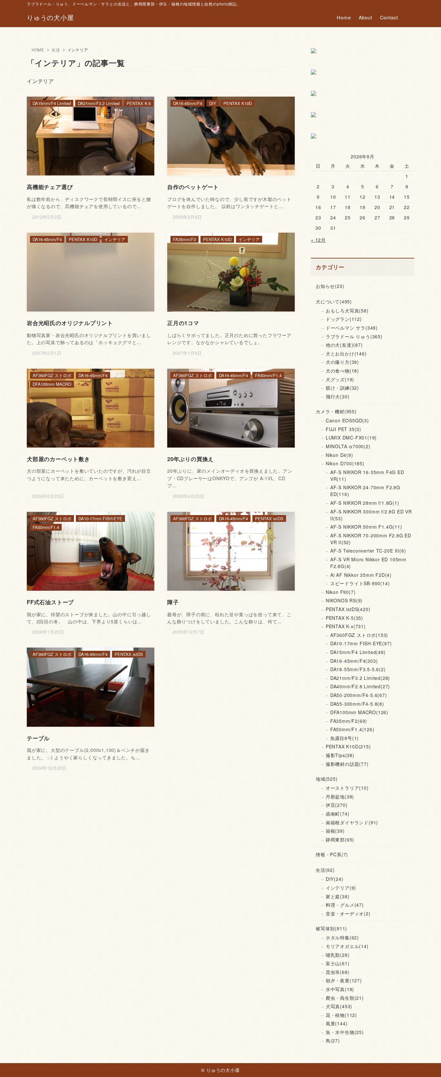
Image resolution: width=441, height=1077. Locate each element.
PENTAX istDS (348, 609)
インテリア (341, 887)
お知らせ (330, 286)
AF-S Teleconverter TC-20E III (368, 550)
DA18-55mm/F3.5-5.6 (358, 669)
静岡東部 (340, 839)
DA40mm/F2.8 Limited (360, 686)
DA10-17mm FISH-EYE (361, 643)
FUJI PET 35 (343, 429)
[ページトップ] (426, 1062)
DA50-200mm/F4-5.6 (358, 695)
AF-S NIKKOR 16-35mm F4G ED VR (367, 475)
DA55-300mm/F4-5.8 (357, 704)
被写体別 (331, 928)
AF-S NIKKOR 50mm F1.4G (366, 526)
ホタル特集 (342, 937)
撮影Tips (340, 755)
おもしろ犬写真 (347, 310)
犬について (334, 301)
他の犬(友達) (344, 345)
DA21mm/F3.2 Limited (360, 678)
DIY (335, 879)
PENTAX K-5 (344, 618)
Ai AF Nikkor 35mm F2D (361, 575)
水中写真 (340, 989)
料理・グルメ (345, 905)
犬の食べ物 (342, 370)
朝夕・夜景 (344, 980)
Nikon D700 (345, 463)
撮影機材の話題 (347, 764)
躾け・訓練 (342, 388)
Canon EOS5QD (347, 420)
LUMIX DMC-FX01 (351, 437)
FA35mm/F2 (348, 721)
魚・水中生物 (345, 1032)
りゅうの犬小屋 (50, 17)
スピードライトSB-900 (360, 583)
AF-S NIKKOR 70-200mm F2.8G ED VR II (370, 538)
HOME (38, 49)
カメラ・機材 (336, 411)
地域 (327, 779)
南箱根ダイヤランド (352, 822)
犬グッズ (340, 379)
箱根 (335, 831)
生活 (56, 49)
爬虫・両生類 (345, 998)
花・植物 (341, 1015)
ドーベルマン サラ (352, 327)
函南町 (338, 813)
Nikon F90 (341, 592)
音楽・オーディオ (348, 913)
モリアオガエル (347, 946)
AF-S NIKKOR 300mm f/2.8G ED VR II (371, 515)
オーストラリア (347, 788)
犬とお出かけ (346, 353)
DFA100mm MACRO (359, 712)
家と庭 (338, 896)
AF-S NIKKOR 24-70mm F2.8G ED (365, 490)
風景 (337, 1023)
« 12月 (318, 240)
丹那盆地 (340, 796)
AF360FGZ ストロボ (359, 635)
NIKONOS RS (344, 600)
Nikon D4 (339, 455)
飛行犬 (338, 396)
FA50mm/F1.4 (352, 729)
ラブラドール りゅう (354, 336)
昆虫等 (338, 972)
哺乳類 (338, 955)
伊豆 (337, 805)
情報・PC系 (332, 854)
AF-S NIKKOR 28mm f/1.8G (364, 503)
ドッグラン (344, 319)
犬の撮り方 (342, 362)
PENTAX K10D (348, 746)
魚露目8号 (344, 738)
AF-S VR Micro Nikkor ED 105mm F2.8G (368, 562)
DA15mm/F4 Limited (358, 652)
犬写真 (339, 1006)
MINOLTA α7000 (348, 446)
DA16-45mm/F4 (354, 661)
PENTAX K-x (346, 626)
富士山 (338, 963)
